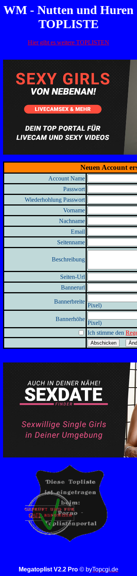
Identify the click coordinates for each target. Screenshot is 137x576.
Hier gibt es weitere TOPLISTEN (68, 42)
